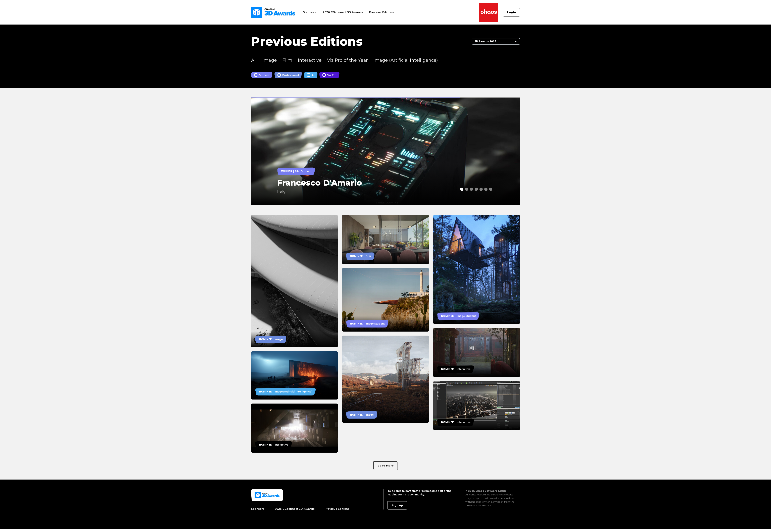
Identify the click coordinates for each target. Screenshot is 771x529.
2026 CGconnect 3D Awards (343, 12)
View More (259, 100)
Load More (386, 465)
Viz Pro (332, 75)
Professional (290, 75)
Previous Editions (381, 12)
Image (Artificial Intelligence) (405, 60)
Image (269, 60)
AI (313, 75)
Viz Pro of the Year (347, 60)
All (254, 60)
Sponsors (309, 12)
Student (264, 75)
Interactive (310, 60)
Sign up (397, 505)
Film (287, 60)
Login (511, 12)
